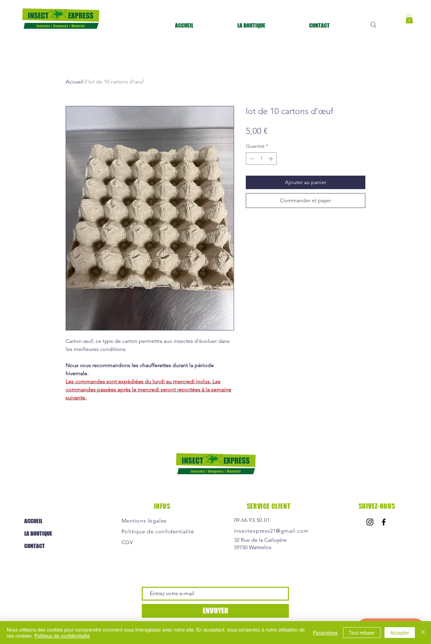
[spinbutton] (261, 159)
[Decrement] (251, 159)
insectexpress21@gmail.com (271, 531)
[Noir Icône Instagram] (369, 522)
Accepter (399, 632)
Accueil (75, 81)
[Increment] (271, 159)
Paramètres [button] (325, 632)
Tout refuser (362, 632)
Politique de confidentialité (62, 635)
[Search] (373, 25)
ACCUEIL (33, 521)
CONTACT (34, 545)
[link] (409, 18)
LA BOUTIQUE (38, 533)
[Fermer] (423, 633)
